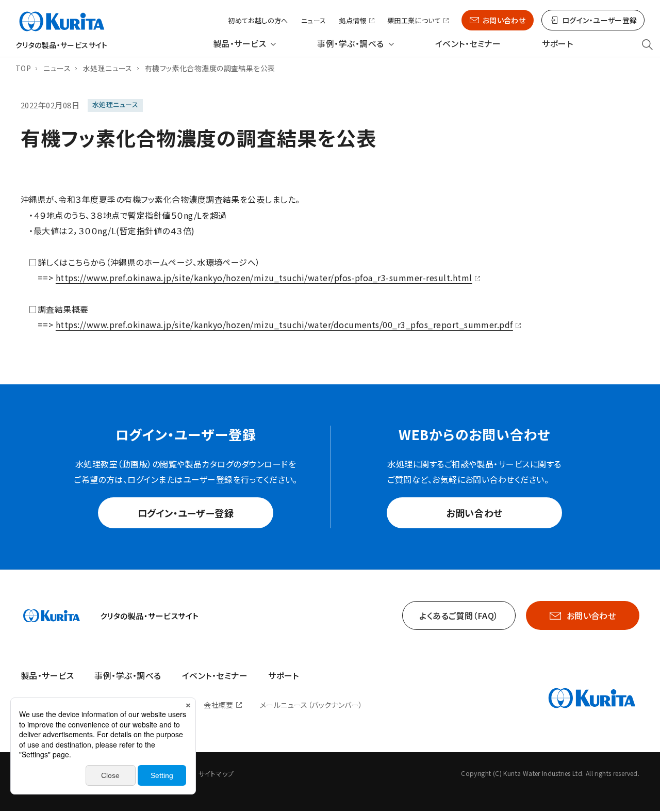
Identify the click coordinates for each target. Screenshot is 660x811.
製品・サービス (239, 43)
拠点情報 (353, 21)
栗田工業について (414, 21)
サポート (557, 43)
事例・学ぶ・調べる (350, 43)
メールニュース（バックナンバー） (311, 705)
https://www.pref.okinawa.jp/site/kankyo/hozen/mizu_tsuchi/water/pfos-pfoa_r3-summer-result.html (264, 277)
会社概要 (219, 704)
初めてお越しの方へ (258, 20)
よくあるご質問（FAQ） (459, 615)
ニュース (313, 20)
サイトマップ (216, 773)
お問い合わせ (504, 20)
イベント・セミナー (468, 43)
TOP (23, 68)
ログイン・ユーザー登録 (186, 513)
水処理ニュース (108, 68)
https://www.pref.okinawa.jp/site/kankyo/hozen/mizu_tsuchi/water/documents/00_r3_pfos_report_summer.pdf (284, 324)
